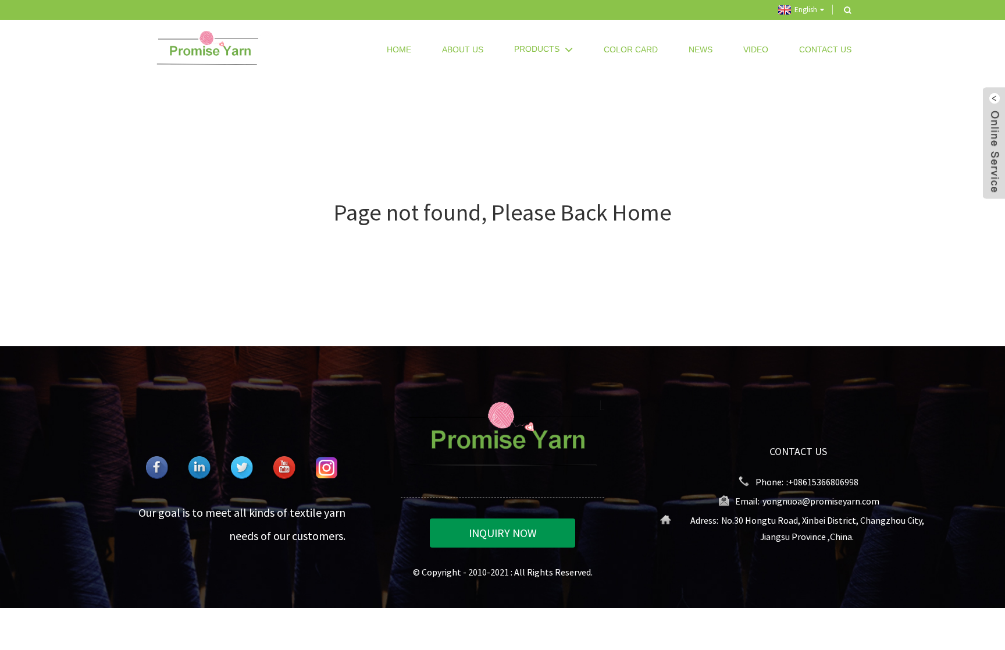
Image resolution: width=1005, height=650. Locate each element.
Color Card (631, 49)
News (700, 49)
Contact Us (825, 49)
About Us (462, 49)
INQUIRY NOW (503, 532)
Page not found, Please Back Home (503, 212)
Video (755, 49)
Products (536, 49)
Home (399, 49)
